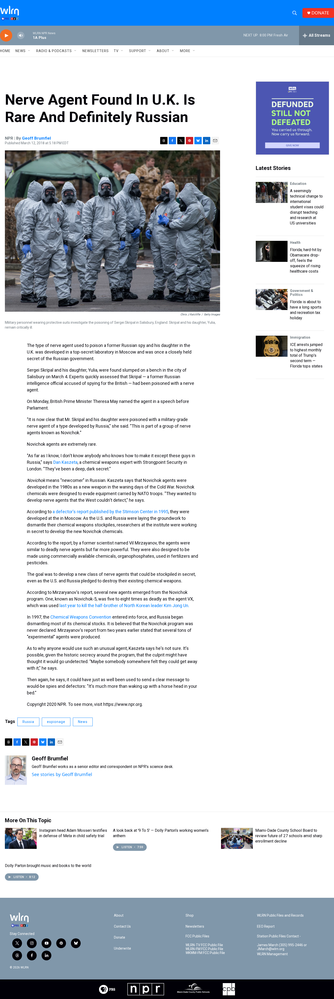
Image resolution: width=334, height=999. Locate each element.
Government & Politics (301, 293)
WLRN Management (272, 954)
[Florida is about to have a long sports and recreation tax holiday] (272, 299)
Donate (119, 937)
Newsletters (95, 51)
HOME (5, 51)
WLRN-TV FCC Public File (204, 945)
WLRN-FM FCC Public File (204, 949)
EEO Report (266, 926)
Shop (190, 915)
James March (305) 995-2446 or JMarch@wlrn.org (282, 947)
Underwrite (122, 948)
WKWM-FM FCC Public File (205, 953)
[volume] (21, 35)
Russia (28, 722)
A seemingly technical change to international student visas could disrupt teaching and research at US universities (306, 207)
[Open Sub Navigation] (29, 51)
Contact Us (122, 926)
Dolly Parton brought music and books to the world (48, 865)
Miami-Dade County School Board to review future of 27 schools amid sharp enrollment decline (288, 836)
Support (137, 51)
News (83, 722)
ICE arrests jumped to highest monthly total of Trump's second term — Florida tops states (306, 355)
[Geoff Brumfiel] (16, 770)
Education (298, 184)
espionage (56, 722)
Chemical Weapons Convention (80, 617)
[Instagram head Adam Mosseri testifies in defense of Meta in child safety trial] (21, 838)
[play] (6, 35)
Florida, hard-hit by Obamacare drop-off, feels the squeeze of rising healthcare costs (306, 260)
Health (295, 242)
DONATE (320, 12)
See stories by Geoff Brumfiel (62, 774)
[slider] (28, 35)
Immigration (300, 337)
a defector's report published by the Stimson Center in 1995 (110, 511)
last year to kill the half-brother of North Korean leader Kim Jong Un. (124, 605)
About (163, 51)
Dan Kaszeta (65, 462)
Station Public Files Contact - (279, 936)
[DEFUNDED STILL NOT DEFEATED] (292, 118)
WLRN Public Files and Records (280, 915)
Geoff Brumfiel (36, 138)
